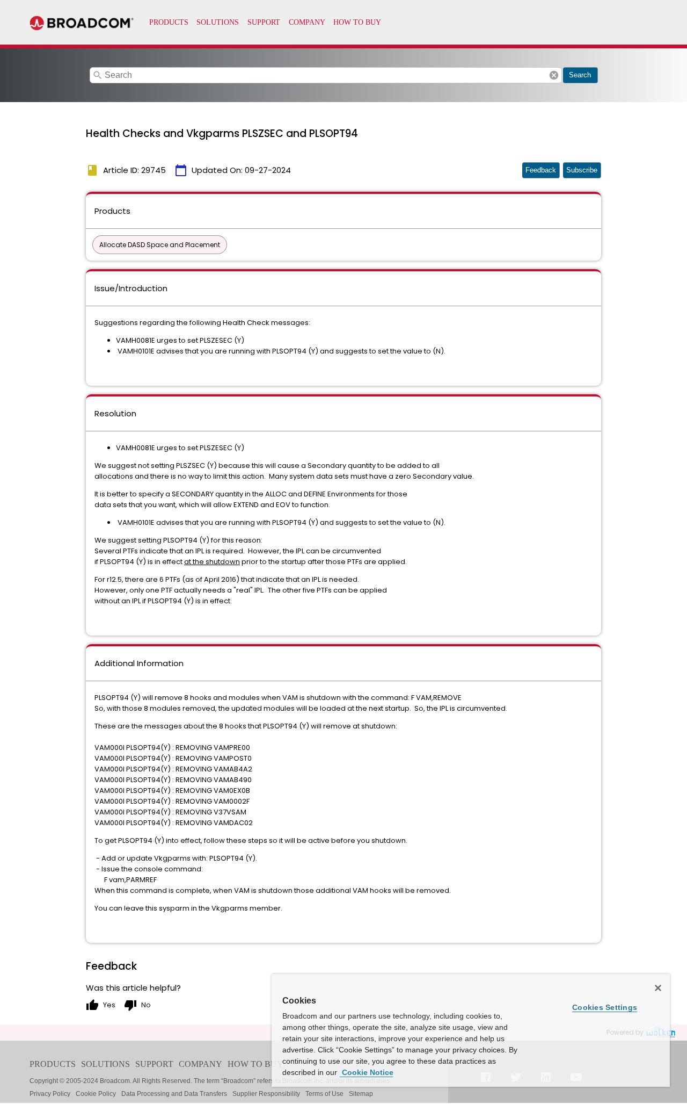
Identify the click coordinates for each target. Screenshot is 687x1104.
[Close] (658, 988)
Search (580, 75)
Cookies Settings (604, 1007)
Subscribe (581, 170)
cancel (554, 75)
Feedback (540, 170)
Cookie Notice (366, 1072)
